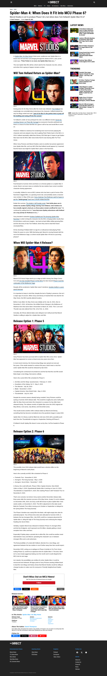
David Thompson (15, 19)
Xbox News (35, 652)
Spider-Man (90, 113)
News (48, 6)
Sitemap (77, 669)
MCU (35, 6)
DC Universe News (15, 661)
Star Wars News (14, 659)
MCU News (13, 656)
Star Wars (63, 6)
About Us (77, 659)
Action (49, 618)
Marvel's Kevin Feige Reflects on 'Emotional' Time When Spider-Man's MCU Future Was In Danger (39, 609)
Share (18, 589)
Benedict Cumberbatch (36, 618)
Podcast (56, 652)
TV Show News (14, 654)
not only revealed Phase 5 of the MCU (31, 281)
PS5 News (34, 654)
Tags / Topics (57, 656)
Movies (40, 6)
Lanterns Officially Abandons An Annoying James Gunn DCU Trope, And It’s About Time (87, 40)
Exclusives (56, 654)
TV (44, 6)
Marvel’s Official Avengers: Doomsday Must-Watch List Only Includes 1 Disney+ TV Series (86, 106)
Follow (16, 635)
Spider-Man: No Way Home (31, 614)
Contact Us (78, 662)
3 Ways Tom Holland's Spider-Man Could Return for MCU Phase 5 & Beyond (20, 608)
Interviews (70, 6)
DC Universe (55, 6)
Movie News (13, 652)
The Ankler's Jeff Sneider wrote (36, 203)
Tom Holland (56, 109)
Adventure (50, 619)
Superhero (50, 623)
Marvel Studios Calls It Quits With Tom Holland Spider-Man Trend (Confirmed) (56, 608)
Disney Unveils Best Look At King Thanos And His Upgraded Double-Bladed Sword (86, 55)
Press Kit (77, 664)
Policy (77, 666)
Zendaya (32, 621)
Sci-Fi (49, 622)
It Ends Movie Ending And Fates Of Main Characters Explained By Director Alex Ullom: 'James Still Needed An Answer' (86, 32)
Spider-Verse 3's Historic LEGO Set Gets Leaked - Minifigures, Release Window (87, 99)
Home (11, 9)
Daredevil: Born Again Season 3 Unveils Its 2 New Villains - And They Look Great (86, 75)
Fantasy (50, 621)
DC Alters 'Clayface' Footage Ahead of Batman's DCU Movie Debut (87, 81)
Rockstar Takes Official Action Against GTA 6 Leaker (87, 61)
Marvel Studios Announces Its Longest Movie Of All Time (86, 47)
